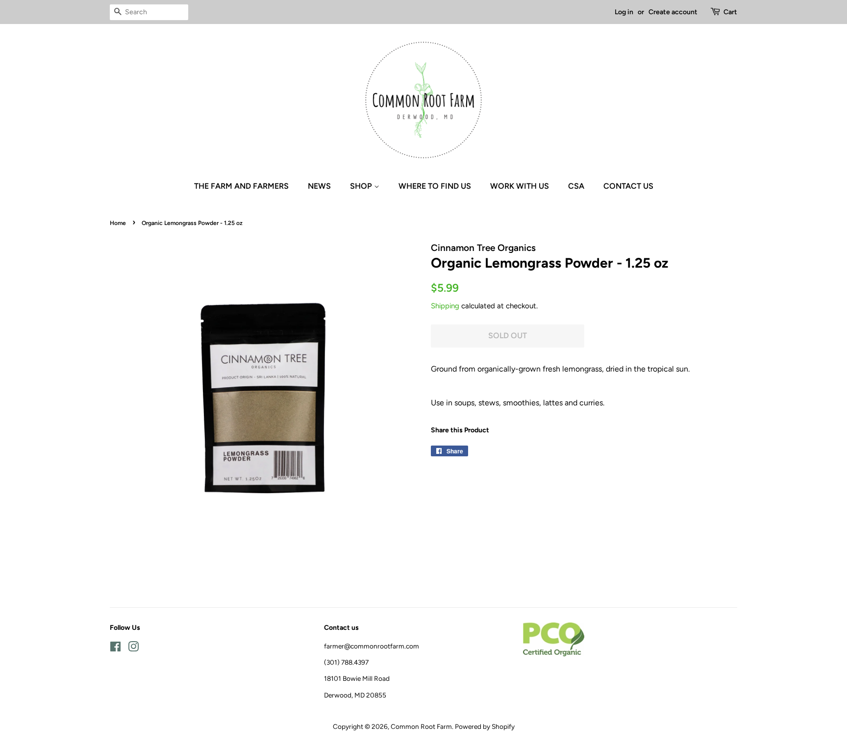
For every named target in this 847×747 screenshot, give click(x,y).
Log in (624, 12)
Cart (730, 12)
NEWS (319, 186)
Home (118, 223)
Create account (673, 12)
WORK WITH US (519, 186)
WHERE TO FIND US (435, 186)
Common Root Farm (421, 726)
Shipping (445, 305)
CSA (576, 186)
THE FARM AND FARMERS (241, 186)
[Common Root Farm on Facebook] (115, 648)
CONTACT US (628, 186)
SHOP (362, 186)
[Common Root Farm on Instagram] (133, 648)
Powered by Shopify (485, 726)
